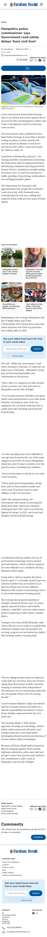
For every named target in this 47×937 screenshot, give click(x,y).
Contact (5, 865)
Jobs (4, 870)
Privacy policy (8, 867)
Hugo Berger (8, 49)
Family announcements (12, 875)
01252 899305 (16, 928)
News (3, 22)
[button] (5, 4)
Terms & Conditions (10, 862)
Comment (38, 837)
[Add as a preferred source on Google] (22, 60)
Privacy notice (18, 356)
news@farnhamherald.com (18, 932)
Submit (37, 348)
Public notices (8, 872)
